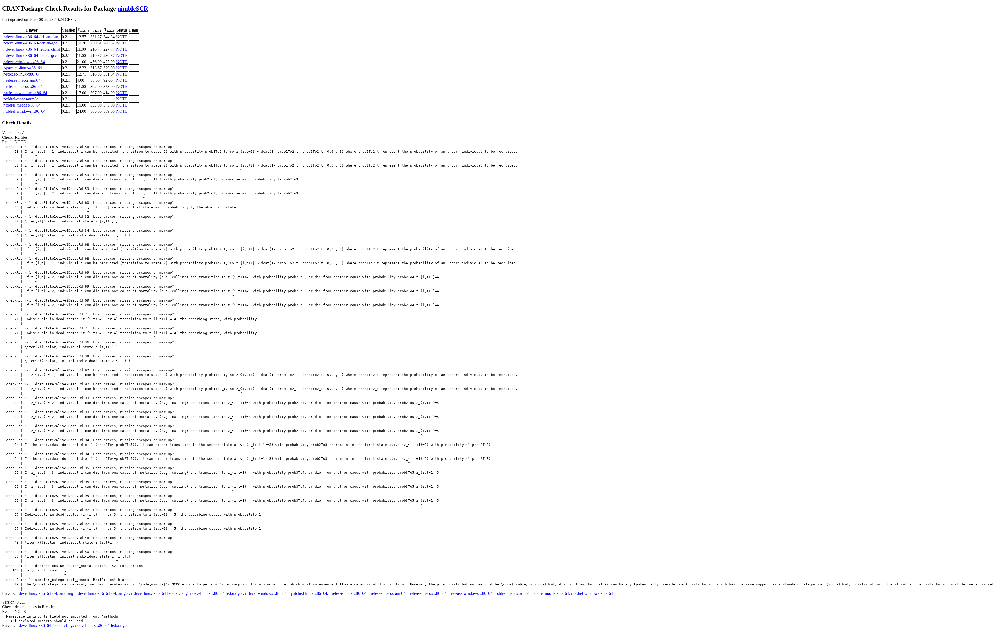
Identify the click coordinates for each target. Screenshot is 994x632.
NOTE (122, 37)
